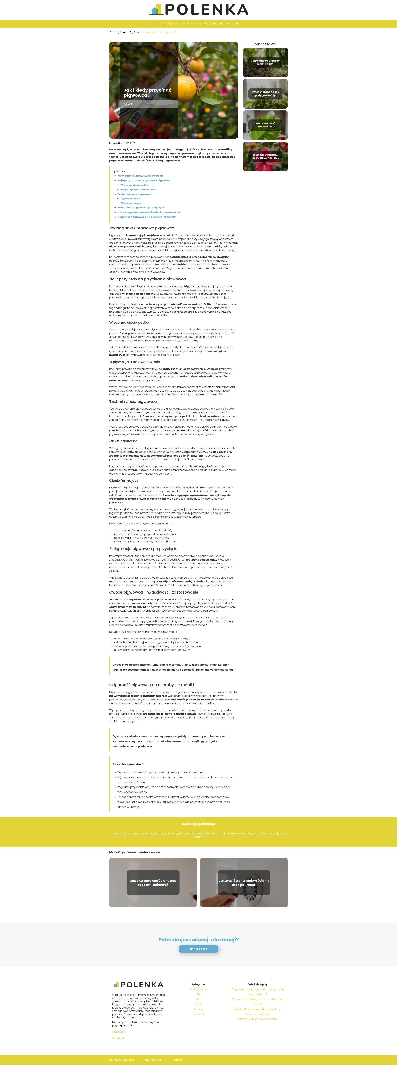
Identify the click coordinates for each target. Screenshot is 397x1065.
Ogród (173, 23)
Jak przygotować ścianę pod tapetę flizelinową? (153, 883)
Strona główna (118, 32)
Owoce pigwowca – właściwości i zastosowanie (148, 212)
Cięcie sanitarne (130, 198)
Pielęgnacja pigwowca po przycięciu (141, 207)
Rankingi (232, 23)
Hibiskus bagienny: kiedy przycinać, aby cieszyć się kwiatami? (265, 156)
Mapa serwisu (152, 1060)
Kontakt (118, 1038)
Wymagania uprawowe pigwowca (140, 176)
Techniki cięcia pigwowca (134, 194)
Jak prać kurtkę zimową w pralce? (258, 1019)
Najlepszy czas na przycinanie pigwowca (144, 180)
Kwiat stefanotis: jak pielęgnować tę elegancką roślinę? (265, 94)
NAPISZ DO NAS (198, 949)
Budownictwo (213, 23)
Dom (162, 23)
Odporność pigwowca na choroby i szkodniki (146, 217)
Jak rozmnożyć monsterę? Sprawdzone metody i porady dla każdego (265, 125)
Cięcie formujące (130, 203)
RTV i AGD (194, 23)
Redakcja (119, 1032)
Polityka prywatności (121, 1060)
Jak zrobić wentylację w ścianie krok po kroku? (244, 883)
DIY (183, 23)
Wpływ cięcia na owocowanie (137, 189)
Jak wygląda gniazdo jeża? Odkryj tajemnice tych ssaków (265, 62)
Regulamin (177, 1060)
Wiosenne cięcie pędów (134, 185)
